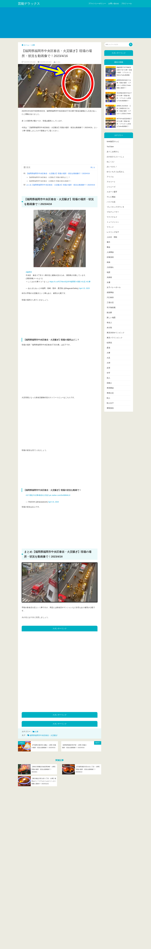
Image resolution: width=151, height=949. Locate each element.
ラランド (110, 227)
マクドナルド (112, 217)
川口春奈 (110, 297)
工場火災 (110, 302)
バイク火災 (111, 202)
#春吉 (40, 495)
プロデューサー (113, 212)
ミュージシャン (113, 222)
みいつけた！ (112, 167)
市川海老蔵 (111, 307)
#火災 (83, 282)
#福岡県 (73, 282)
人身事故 (110, 252)
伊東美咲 (110, 257)
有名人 (109, 323)
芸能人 (109, 383)
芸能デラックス (29, 3)
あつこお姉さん (113, 152)
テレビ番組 (111, 197)
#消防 (78, 282)
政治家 (109, 313)
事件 (108, 242)
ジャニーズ (111, 187)
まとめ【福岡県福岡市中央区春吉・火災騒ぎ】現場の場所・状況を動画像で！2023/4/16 (60, 185)
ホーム (26, 45)
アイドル (110, 177)
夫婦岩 (109, 277)
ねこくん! (110, 162)
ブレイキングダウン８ (115, 207)
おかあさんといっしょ (115, 157)
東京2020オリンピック (115, 333)
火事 (33, 45)
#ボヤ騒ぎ (30, 495)
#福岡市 (29, 272)
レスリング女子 (113, 232)
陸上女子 (110, 403)
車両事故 (110, 388)
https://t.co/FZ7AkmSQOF (60, 282)
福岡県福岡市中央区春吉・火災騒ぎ (44, 735)
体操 (108, 262)
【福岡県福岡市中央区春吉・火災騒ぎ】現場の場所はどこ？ (49, 177)
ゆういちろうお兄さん (115, 172)
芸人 (108, 378)
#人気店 (46, 495)
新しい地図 (111, 318)
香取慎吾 (110, 408)
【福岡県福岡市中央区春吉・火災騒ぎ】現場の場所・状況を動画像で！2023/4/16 (58, 173)
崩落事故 (110, 292)
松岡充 (109, 343)
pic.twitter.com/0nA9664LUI (59, 495)
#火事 (88, 282)
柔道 (108, 348)
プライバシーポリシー (97, 4)
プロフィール (126, 4)
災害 (108, 368)
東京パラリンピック (114, 338)
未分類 (109, 328)
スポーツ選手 (112, 192)
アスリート (111, 182)
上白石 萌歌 (112, 237)
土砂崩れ (110, 267)
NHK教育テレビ (113, 142)
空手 (108, 373)
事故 (108, 247)
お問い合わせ (113, 4)
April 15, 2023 (84, 288)
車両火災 (110, 393)
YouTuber (110, 147)
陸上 (108, 398)
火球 (108, 363)
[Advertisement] (75, 22)
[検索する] (131, 44)
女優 (108, 282)
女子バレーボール (114, 287)
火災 (108, 358)
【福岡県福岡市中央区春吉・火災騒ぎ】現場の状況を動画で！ (49, 181)
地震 (108, 272)
